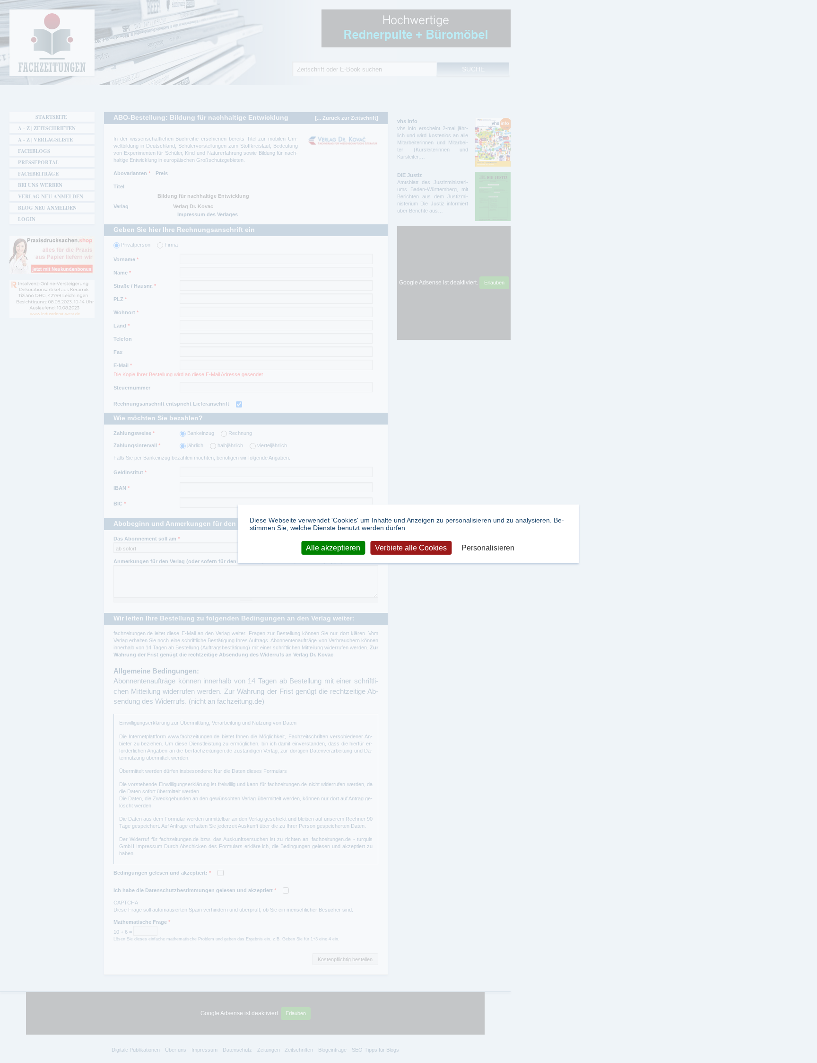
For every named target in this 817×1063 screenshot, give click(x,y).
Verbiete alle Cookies (411, 548)
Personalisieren (487, 548)
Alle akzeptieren (333, 548)
